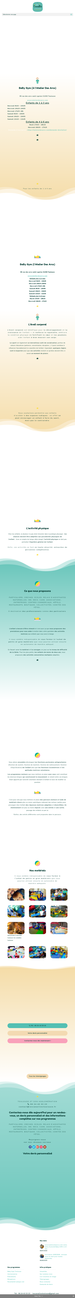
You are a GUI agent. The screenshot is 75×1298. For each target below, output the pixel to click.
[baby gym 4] (59, 958)
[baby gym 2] (37, 934)
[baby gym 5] (59, 917)
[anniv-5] (16, 934)
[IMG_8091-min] (16, 917)
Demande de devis (46, 1284)
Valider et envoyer (58, 1215)
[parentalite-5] (16, 900)
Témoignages (44, 1279)
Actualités (43, 1271)
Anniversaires (12, 1274)
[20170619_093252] (37, 900)
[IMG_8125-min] (37, 917)
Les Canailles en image (48, 1277)
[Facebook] (30, 1146)
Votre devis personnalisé (37, 1033)
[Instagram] (41, 1146)
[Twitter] (33, 1146)
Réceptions (11, 1279)
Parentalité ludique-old (16, 1282)
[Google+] (37, 1146)
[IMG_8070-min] (59, 900)
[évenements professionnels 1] (16, 958)
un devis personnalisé (41, 979)
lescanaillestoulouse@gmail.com (46, 1293)
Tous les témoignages (37, 1076)
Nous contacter (45, 1282)
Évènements (12, 1277)
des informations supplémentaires (36, 982)
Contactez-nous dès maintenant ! (37, 1041)
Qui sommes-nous (46, 1274)
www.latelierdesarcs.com (37, 100)
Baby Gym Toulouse (14, 1271)
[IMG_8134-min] (37, 958)
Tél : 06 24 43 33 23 (38, 1025)
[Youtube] (44, 1146)
